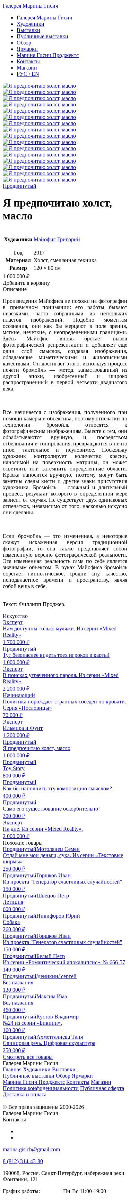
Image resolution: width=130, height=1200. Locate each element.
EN (28, 74)
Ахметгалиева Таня (59, 1037)
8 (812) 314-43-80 (23, 1161)
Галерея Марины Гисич (30, 6)
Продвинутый (19, 186)
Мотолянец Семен (58, 849)
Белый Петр (50, 956)
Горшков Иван (53, 875)
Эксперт (13, 622)
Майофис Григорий (57, 239)
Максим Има (51, 996)
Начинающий (19, 695)
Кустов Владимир (57, 1017)
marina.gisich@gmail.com (31, 1149)
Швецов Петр (52, 896)
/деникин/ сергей (56, 976)
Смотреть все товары (28, 1057)
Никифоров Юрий (58, 916)
